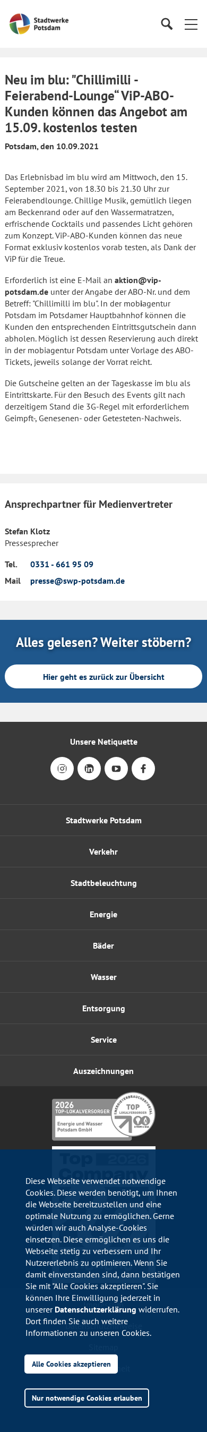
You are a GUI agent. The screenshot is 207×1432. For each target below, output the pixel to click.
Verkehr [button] (103, 851)
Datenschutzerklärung (95, 1309)
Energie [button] (103, 914)
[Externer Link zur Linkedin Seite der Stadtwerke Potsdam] (89, 776)
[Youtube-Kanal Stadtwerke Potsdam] (116, 776)
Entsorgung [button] (103, 1008)
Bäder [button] (103, 945)
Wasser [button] (104, 976)
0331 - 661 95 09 (61, 564)
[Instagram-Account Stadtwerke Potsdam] (62, 776)
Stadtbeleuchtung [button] (104, 882)
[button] (191, 24)
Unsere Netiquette (103, 741)
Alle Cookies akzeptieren (71, 1364)
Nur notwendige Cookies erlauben (87, 1398)
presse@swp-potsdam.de (77, 580)
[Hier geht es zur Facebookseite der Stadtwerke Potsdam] (143, 776)
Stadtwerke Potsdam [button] (104, 820)
